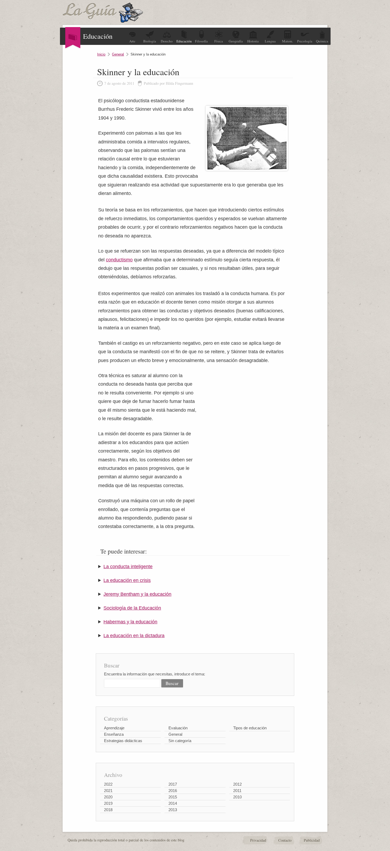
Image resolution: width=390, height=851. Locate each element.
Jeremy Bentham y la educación (137, 594)
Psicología (304, 41)
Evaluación (178, 728)
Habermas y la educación (130, 621)
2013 (172, 809)
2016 (172, 790)
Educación (184, 41)
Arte (132, 41)
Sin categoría (179, 740)
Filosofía (201, 41)
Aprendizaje (114, 728)
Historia (253, 41)
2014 (172, 803)
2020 (108, 797)
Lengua (270, 41)
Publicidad (312, 840)
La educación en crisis (127, 580)
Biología (149, 41)
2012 (237, 784)
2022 (108, 784)
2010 (237, 797)
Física (218, 41)
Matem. (287, 41)
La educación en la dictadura (133, 635)
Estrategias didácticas (123, 740)
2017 (172, 784)
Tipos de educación (250, 728)
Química (322, 41)
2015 (172, 797)
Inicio (101, 54)
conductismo (119, 259)
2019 (108, 803)
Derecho (167, 41)
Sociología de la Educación (132, 608)
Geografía (236, 41)
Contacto (285, 840)
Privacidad (258, 840)
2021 (108, 790)
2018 (108, 809)
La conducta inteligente (128, 566)
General (118, 54)
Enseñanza (114, 734)
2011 (237, 790)
